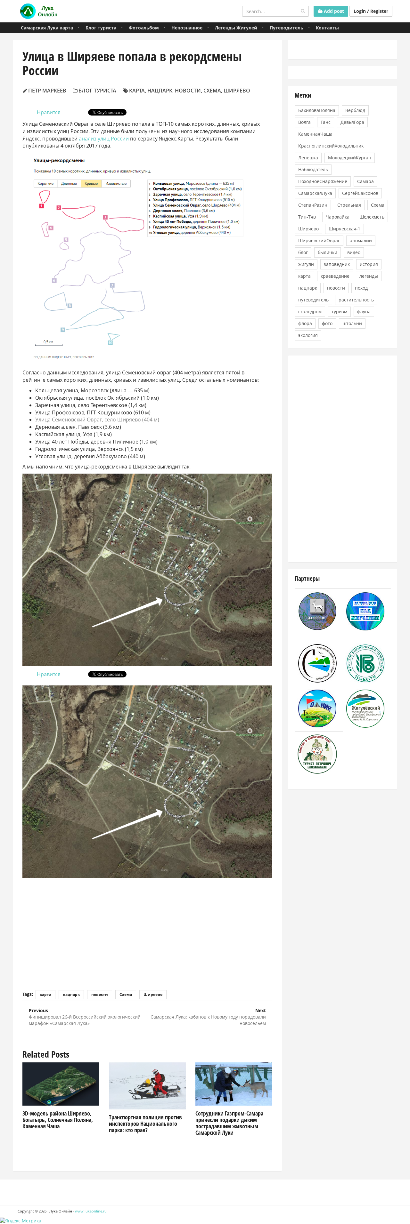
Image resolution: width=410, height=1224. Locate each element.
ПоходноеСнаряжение (322, 181)
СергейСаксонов (360, 193)
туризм (339, 311)
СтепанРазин (312, 205)
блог (303, 252)
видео (353, 252)
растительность (356, 300)
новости (188, 90)
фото (327, 323)
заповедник (337, 264)
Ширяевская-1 (344, 229)
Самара (365, 181)
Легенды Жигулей (236, 28)
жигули (306, 264)
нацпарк (159, 90)
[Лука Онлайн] (38, 11)
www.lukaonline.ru (91, 1211)
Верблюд (355, 110)
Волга (304, 122)
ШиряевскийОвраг (319, 240)
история (369, 264)
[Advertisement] (147, 929)
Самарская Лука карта (47, 28)
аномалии (361, 240)
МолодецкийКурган (349, 158)
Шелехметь (371, 217)
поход (361, 288)
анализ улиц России (104, 138)
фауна (364, 311)
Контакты (327, 28)
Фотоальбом (144, 28)
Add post (333, 11)
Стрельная (349, 205)
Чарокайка (337, 217)
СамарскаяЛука (315, 193)
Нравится (49, 112)
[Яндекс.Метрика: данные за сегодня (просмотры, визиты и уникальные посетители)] (20, 1221)
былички (327, 252)
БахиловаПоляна (316, 110)
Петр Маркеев (47, 90)
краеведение (335, 276)
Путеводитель (286, 28)
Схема (212, 90)
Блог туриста (101, 28)
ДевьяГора (352, 122)
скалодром (310, 311)
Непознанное (186, 28)
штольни (352, 323)
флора (305, 323)
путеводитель (313, 300)
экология (308, 335)
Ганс (326, 122)
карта (137, 90)
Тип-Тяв (307, 217)
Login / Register (371, 11)
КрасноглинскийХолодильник (331, 146)
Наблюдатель (313, 169)
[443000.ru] (317, 611)
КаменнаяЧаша (315, 134)
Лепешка (308, 158)
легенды (368, 276)
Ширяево (237, 90)
